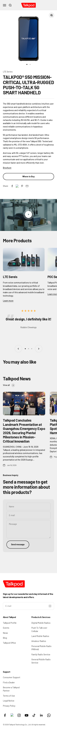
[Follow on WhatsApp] (49, 715)
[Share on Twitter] (17, 186)
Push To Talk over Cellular (39, 629)
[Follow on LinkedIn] (41, 715)
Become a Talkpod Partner (11, 689)
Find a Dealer (9, 682)
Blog (5, 638)
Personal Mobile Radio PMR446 (41, 648)
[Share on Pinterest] (22, 186)
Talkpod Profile (10, 623)
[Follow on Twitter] (12, 715)
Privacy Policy (9, 706)
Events (6, 628)
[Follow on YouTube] (26, 715)
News (5, 633)
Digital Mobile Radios (40, 623)
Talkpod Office (9, 643)
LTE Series (8, 71)
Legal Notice (8, 700)
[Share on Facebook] (12, 186)
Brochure (7, 167)
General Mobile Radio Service (41, 661)
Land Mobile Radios (40, 636)
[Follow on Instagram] (19, 715)
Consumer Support (11, 677)
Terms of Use (9, 696)
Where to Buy (28, 176)
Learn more (8, 300)
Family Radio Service (40, 654)
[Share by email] (27, 186)
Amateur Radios (38, 641)
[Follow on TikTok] (34, 715)
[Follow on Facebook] (5, 715)
